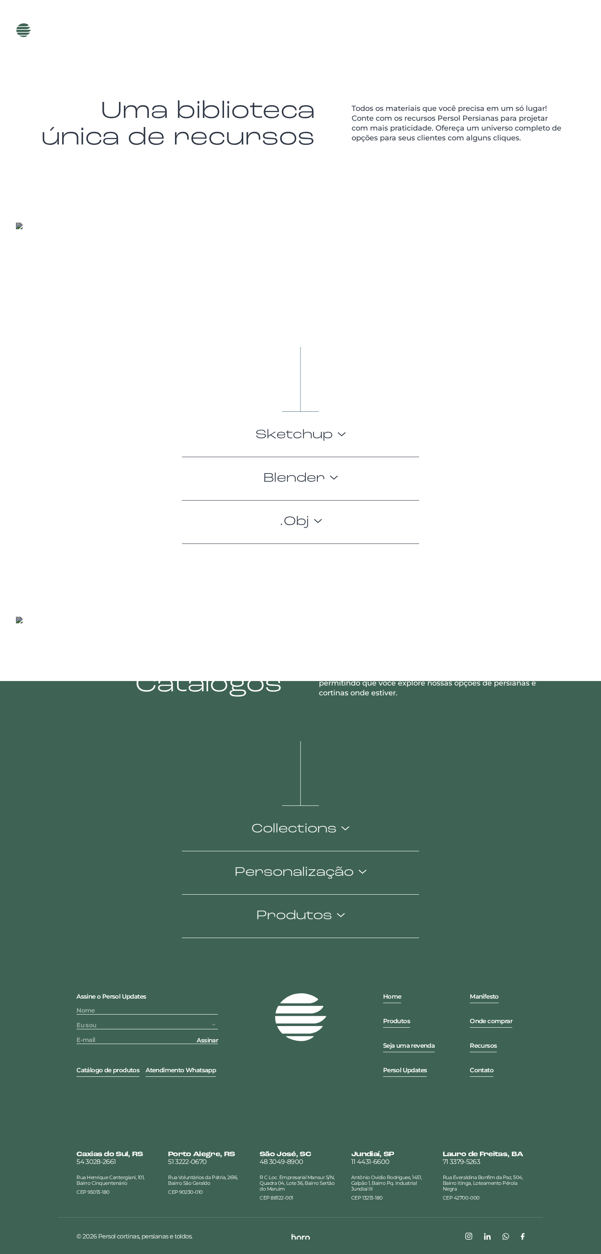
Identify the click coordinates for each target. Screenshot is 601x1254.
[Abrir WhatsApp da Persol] (505, 1236)
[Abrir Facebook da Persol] (523, 1236)
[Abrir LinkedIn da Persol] (487, 1236)
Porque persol (260, 30)
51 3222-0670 (187, 1162)
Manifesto (198, 30)
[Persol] (51, 30)
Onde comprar (463, 30)
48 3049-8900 (281, 1162)
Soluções (320, 30)
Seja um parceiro (385, 30)
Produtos (138, 30)
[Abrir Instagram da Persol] (468, 1236)
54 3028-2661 (96, 1162)
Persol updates (536, 30)
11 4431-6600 (370, 1162)
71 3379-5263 (461, 1162)
